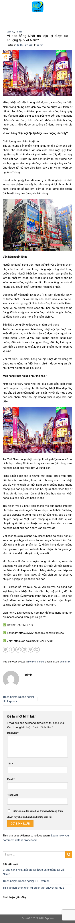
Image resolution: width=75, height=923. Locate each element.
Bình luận (12, 732)
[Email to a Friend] (24, 649)
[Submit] (68, 854)
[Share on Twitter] (18, 649)
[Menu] (5, 6)
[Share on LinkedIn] (37, 649)
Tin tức (18, 32)
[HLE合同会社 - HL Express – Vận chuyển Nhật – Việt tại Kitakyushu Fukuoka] (37, 6)
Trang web (13, 794)
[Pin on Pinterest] (30, 649)
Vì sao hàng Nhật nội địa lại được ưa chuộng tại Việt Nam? (34, 872)
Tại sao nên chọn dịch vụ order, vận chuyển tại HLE (33, 887)
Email (11, 779)
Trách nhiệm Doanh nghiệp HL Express (26, 881)
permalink (65, 661)
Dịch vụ (10, 32)
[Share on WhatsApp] (5, 649)
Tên (10, 763)
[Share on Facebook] (12, 649)
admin (40, 45)
